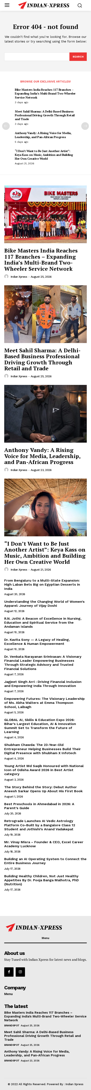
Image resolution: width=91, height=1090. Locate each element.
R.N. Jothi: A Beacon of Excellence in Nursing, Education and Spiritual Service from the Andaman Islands (42, 622)
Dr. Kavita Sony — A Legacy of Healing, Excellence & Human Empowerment (37, 642)
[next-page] (85, 126)
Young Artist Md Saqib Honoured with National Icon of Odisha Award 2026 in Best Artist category (44, 770)
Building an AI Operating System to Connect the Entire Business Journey (45, 861)
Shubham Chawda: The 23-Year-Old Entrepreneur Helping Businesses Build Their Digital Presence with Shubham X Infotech (42, 749)
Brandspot (11, 1025)
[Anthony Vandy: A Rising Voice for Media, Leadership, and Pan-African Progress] (45, 414)
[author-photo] (7, 276)
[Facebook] (9, 972)
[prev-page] (6, 126)
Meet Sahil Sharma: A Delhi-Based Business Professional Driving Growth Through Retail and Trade (44, 115)
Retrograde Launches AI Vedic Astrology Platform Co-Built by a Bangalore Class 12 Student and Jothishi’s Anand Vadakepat (39, 825)
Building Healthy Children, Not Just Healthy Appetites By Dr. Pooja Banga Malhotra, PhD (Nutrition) (41, 880)
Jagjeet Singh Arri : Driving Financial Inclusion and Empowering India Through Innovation (42, 684)
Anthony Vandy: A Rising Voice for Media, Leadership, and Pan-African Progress (43, 135)
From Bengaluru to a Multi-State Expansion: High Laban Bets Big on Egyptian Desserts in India (42, 584)
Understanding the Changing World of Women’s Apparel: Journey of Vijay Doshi (44, 604)
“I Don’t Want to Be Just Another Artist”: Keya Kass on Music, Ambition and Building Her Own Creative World (44, 155)
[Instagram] (20, 972)
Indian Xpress (19, 276)
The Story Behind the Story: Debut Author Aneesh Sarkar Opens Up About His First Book (43, 789)
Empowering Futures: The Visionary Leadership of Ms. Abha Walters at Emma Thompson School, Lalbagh (44, 703)
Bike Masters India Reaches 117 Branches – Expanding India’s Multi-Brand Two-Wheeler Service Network (45, 93)
